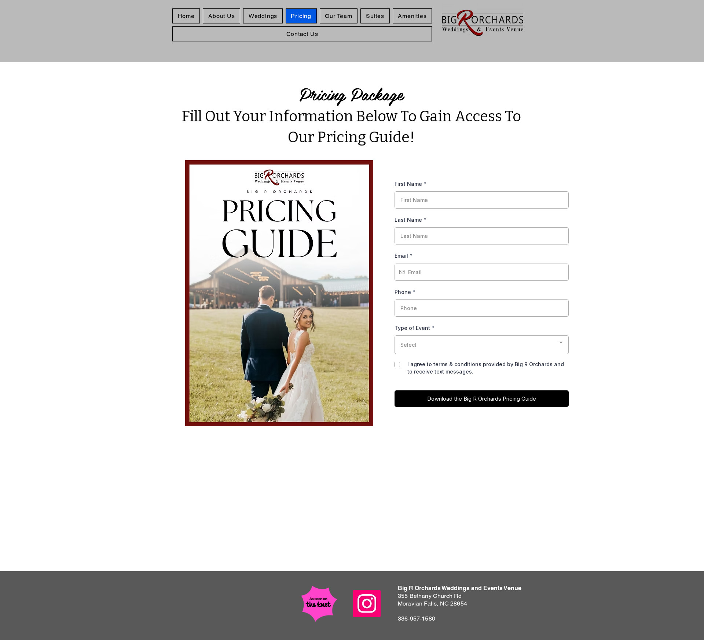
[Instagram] (367, 603)
